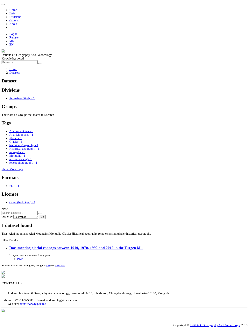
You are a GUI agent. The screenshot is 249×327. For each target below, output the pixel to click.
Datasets (14, 72)
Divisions (15, 16)
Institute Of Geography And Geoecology (215, 325)
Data (12, 13)
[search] (39, 213)
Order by (7, 216)
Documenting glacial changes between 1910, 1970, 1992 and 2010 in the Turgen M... (76, 248)
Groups (13, 20)
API (48, 265)
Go (42, 216)
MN (11, 41)
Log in (13, 34)
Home (13, 9)
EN (11, 44)
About (13, 23)
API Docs (60, 265)
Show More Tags (12, 169)
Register (14, 37)
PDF (20, 258)
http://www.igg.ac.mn (32, 303)
